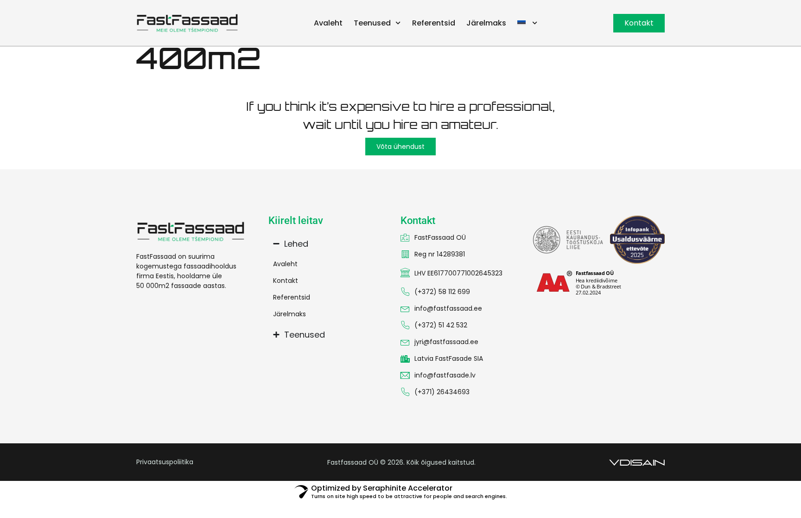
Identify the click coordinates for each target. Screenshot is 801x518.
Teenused (372, 23)
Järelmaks (486, 23)
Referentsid (433, 23)
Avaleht (328, 23)
